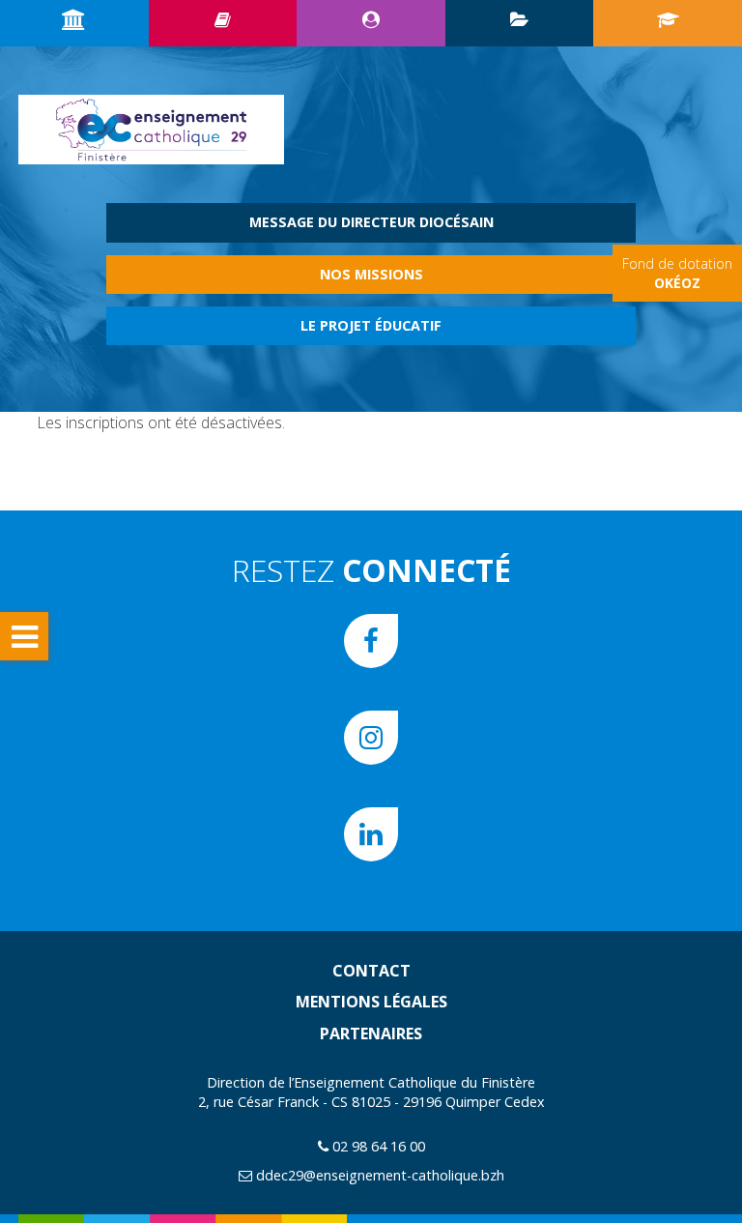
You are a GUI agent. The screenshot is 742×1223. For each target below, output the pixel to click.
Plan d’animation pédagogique (519, 23)
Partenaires (371, 1033)
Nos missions (371, 274)
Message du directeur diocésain (371, 222)
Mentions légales (371, 1001)
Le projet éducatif (371, 325)
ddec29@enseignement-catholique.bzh (380, 1175)
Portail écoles (667, 23)
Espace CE (371, 23)
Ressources (223, 23)
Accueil (74, 23)
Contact (371, 970)
